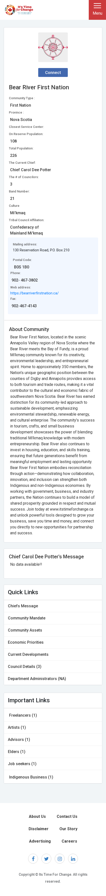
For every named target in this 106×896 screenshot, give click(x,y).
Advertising (40, 841)
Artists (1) (17, 727)
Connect (53, 72)
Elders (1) (16, 751)
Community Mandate (26, 618)
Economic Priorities (26, 642)
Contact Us (67, 816)
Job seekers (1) (22, 763)
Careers (69, 841)
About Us (37, 816)
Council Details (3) (24, 666)
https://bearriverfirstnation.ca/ (34, 293)
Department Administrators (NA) (37, 678)
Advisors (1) (19, 739)
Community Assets (25, 630)
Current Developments (28, 654)
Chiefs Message (23, 606)
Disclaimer (39, 828)
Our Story (68, 828)
